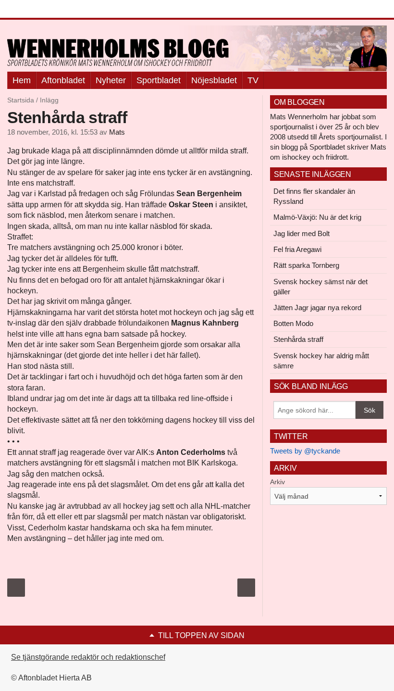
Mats (117, 132)
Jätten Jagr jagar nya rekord (317, 307)
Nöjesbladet (214, 80)
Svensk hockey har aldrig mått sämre (321, 361)
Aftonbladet (63, 80)
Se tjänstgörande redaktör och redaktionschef (88, 657)
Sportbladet (158, 80)
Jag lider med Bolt (301, 233)
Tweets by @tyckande (305, 451)
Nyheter (111, 80)
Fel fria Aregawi (297, 249)
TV (253, 80)
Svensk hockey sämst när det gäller (320, 286)
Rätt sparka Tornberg (306, 265)
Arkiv (277, 482)
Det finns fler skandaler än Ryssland (314, 196)
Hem (21, 80)
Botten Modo (293, 323)
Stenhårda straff (298, 339)
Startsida (20, 100)
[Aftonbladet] (43, 9)
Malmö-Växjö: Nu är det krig (317, 217)
